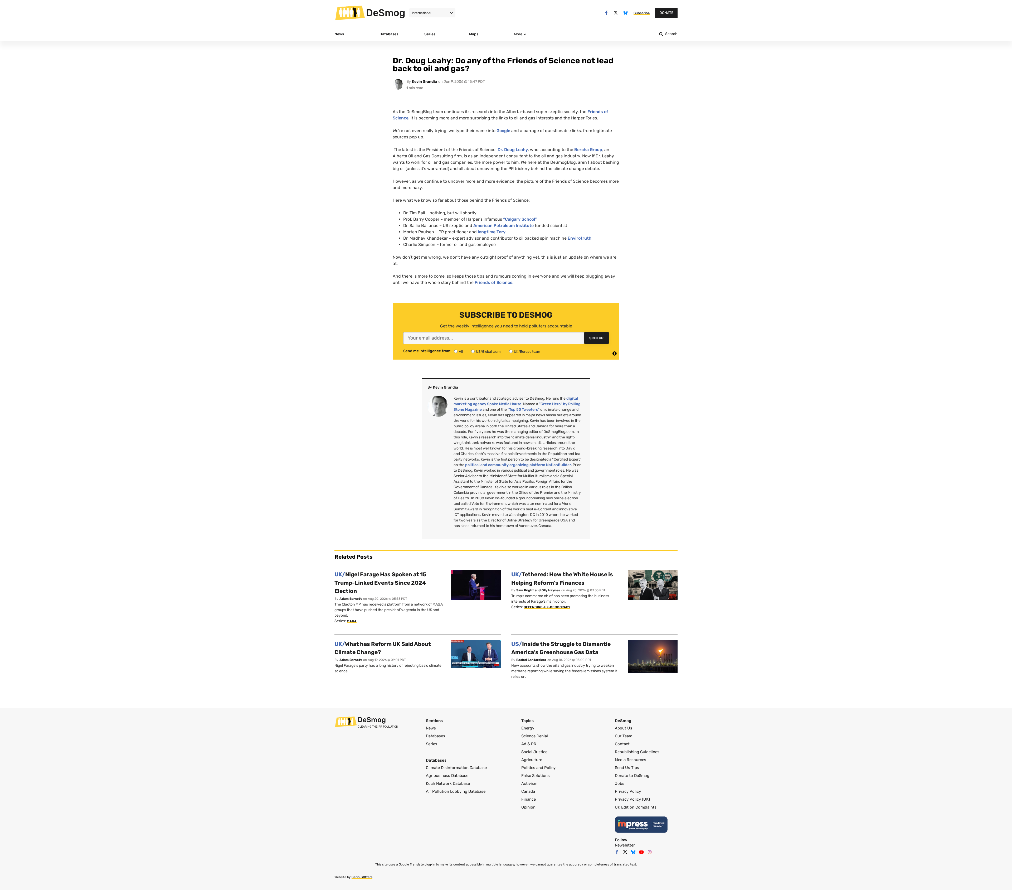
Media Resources (630, 759)
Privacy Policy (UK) (632, 799)
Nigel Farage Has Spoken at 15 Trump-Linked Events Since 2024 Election (380, 582)
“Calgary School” (520, 219)
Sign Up (596, 338)
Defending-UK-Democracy (547, 607)
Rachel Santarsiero (531, 660)
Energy (527, 728)
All (461, 351)
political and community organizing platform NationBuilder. (518, 465)
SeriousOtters (362, 877)
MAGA (352, 621)
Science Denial (534, 736)
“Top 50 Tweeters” (523, 409)
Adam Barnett (350, 599)
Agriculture (531, 759)
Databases (435, 736)
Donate (666, 13)
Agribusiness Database (447, 775)
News (431, 728)
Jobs (619, 783)
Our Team (623, 736)
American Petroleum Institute (503, 225)
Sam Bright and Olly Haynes (538, 590)
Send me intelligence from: (427, 351)
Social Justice (534, 751)
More (518, 34)
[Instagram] (650, 852)
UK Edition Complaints (635, 807)
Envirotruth (579, 238)
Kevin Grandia (424, 81)
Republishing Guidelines (637, 751)
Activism (529, 783)
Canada (528, 791)
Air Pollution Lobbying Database (455, 791)
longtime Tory (491, 231)
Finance (528, 799)
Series (431, 744)
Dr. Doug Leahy (513, 149)
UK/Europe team (527, 351)
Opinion (528, 807)
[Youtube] (641, 852)
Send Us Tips (627, 767)
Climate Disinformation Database (456, 767)
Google (503, 130)
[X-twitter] (616, 13)
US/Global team (488, 351)
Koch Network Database (448, 783)
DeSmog (385, 12)
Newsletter (625, 845)
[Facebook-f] (606, 13)
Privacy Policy (628, 791)
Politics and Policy (538, 767)
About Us (623, 728)
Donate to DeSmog (632, 775)
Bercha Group (588, 149)
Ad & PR (528, 744)
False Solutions (535, 775)
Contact (622, 744)
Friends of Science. (494, 282)
